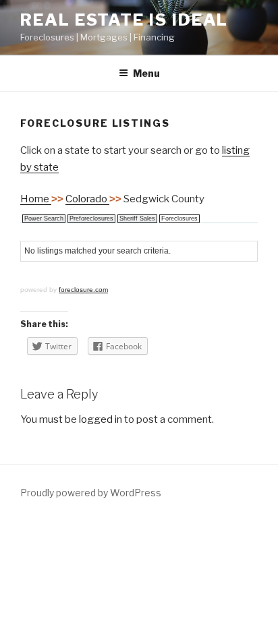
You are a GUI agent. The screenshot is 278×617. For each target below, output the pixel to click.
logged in (100, 419)
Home (35, 199)
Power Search (43, 218)
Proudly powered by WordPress (90, 492)
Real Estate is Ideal (124, 20)
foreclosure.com (83, 289)
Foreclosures (179, 218)
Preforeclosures (91, 218)
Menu (146, 73)
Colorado (87, 199)
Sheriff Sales (137, 218)
